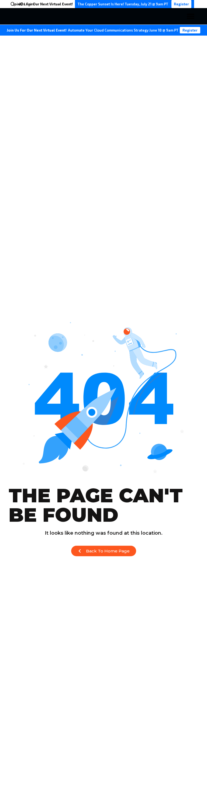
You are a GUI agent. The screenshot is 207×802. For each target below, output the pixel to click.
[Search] (12, 4)
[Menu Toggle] (191, 16)
